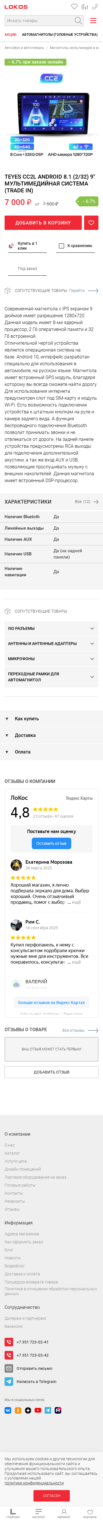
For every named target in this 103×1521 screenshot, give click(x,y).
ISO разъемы (21, 628)
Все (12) (82, 501)
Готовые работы (20, 1185)
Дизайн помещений (23, 1169)
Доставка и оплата (22, 1274)
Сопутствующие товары (50, 290)
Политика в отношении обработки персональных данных (51, 1291)
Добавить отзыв (52, 1072)
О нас (10, 1145)
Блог (9, 1250)
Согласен (51, 1496)
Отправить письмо (34, 1368)
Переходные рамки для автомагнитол (33, 677)
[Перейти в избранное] (74, 6)
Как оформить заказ (24, 1242)
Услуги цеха (16, 1161)
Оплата (22, 752)
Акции (10, 35)
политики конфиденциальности (34, 1483)
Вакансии (14, 1326)
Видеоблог (15, 1266)
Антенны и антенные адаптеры (42, 643)
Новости (13, 1258)
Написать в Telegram (36, 1381)
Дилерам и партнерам (25, 1318)
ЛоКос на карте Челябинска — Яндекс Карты (51, 1013)
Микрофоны (21, 658)
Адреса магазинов (22, 1234)
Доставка (25, 735)
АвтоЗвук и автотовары (24, 48)
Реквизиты (15, 1201)
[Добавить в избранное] (91, 223)
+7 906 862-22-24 (95, 5)
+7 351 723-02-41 (33, 1342)
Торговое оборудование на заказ (35, 1177)
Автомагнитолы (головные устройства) (60, 35)
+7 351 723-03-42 (33, 1355)
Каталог (12, 1153)
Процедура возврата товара (31, 1282)
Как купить (26, 718)
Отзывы (12, 1209)
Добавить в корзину (43, 223)
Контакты (14, 1193)
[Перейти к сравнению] (84, 6)
